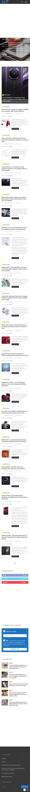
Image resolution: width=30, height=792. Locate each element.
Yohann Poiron (9, 113)
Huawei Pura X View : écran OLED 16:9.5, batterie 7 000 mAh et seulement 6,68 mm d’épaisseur (14, 384)
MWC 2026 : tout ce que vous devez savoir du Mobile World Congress (13, 769)
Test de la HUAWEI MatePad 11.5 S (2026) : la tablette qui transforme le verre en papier (18, 676)
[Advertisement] (15, 20)
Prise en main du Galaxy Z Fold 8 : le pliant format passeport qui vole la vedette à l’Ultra (18, 694)
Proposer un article (7, 776)
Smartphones (6, 95)
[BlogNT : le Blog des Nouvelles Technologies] (5, 2)
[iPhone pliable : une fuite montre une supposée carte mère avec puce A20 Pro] (6, 480)
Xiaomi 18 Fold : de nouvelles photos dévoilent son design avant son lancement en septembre (15, 497)
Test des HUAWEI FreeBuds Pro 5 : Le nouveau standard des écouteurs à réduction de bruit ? (18, 667)
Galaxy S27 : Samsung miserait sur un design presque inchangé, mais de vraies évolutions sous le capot (14, 297)
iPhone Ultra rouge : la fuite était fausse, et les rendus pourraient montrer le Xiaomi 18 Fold (14, 326)
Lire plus (15, 128)
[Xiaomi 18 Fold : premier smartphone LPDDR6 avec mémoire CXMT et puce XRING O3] (6, 123)
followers (25, 575)
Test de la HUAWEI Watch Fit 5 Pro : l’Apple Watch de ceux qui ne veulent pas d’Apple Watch (18, 704)
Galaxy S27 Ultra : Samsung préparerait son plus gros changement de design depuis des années (14, 537)
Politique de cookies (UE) (8, 773)
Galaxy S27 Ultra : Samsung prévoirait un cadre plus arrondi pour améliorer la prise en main (15, 139)
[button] (26, 789)
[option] (15, 83)
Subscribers (24, 582)
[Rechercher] (22, 2)
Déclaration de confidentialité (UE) (11, 765)
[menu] (26, 2)
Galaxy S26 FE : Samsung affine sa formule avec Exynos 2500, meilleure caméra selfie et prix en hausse (15, 269)
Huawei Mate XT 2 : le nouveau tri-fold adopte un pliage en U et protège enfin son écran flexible (15, 99)
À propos (4, 758)
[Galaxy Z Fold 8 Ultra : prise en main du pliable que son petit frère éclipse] (5, 684)
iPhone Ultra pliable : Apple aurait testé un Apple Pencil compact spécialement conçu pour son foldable (14, 199)
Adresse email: (11, 631)
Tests (11, 663)
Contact (4, 761)
